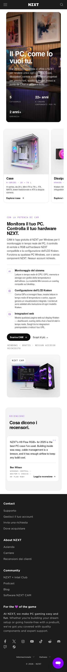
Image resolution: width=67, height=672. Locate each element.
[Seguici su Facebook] (5, 641)
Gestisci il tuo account (18, 516)
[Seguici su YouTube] (32, 641)
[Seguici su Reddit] (50, 641)
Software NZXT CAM (17, 595)
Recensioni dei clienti (17, 558)
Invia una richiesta (15, 522)
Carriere (8, 552)
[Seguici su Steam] (14, 647)
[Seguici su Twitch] (5, 647)
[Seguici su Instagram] (23, 641)
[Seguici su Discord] (58, 641)
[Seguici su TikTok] (41, 641)
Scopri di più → (40, 337)
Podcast (8, 583)
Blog (6, 589)
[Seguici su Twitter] (14, 641)
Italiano (43, 657)
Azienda (8, 546)
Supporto (9, 510)
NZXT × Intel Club (15, 577)
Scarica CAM (16, 337)
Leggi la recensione (43, 476)
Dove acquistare (14, 528)
